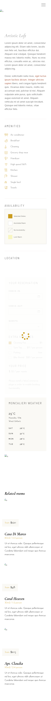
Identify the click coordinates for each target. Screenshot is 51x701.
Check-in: (15, 291)
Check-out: (16, 306)
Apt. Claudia (14, 663)
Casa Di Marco (15, 534)
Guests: (13, 321)
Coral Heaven (14, 598)
